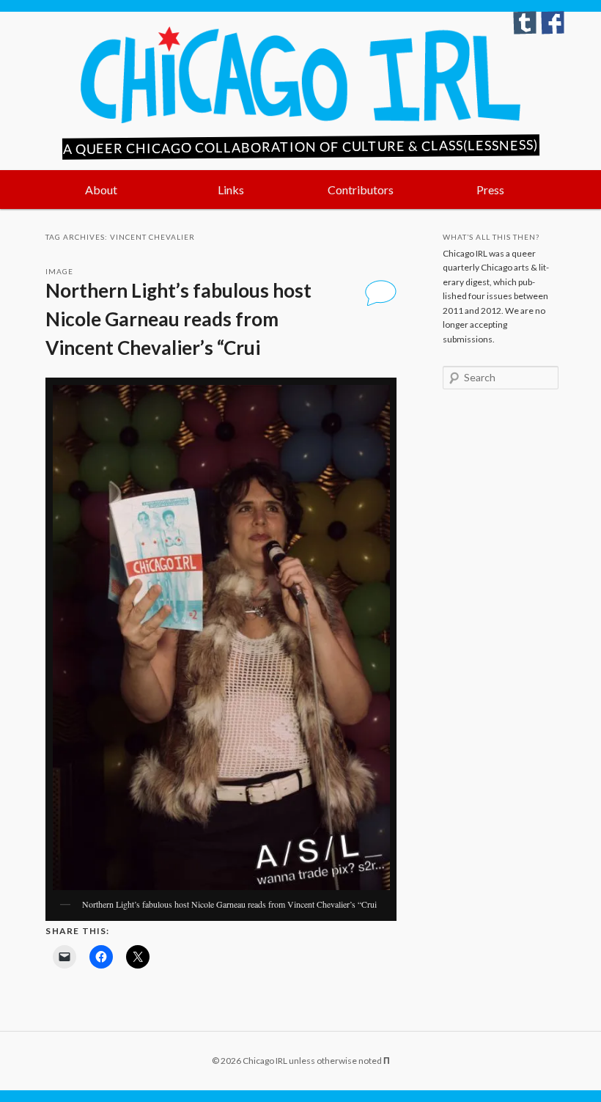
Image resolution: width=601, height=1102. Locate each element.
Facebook (552, 22)
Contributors (361, 189)
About (101, 189)
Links (231, 189)
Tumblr (525, 22)
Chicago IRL (300, 74)
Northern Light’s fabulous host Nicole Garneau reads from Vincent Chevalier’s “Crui (178, 319)
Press (490, 189)
